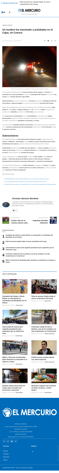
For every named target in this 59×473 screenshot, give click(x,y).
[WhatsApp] (55, 40)
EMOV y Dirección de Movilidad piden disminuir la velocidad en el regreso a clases (14, 359)
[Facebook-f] (4, 441)
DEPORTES (6, 457)
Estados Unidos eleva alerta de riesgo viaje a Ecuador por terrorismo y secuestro (13, 388)
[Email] (48, 40)
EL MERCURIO (6, 467)
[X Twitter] (51, 40)
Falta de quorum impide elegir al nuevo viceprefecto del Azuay (26, 241)
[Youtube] (11, 441)
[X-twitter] (15, 441)
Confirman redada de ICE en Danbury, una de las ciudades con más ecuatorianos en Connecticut (43, 329)
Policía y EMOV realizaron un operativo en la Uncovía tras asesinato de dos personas (30, 184)
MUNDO (5, 460)
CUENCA (5, 451)
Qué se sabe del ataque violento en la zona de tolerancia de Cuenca (25, 181)
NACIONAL (6, 454)
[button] (2, 12)
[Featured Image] (15, 286)
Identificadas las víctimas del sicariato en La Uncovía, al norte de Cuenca (27, 179)
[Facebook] (44, 40)
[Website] (17, 210)
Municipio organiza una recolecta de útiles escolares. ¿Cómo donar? (43, 388)
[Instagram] (8, 441)
